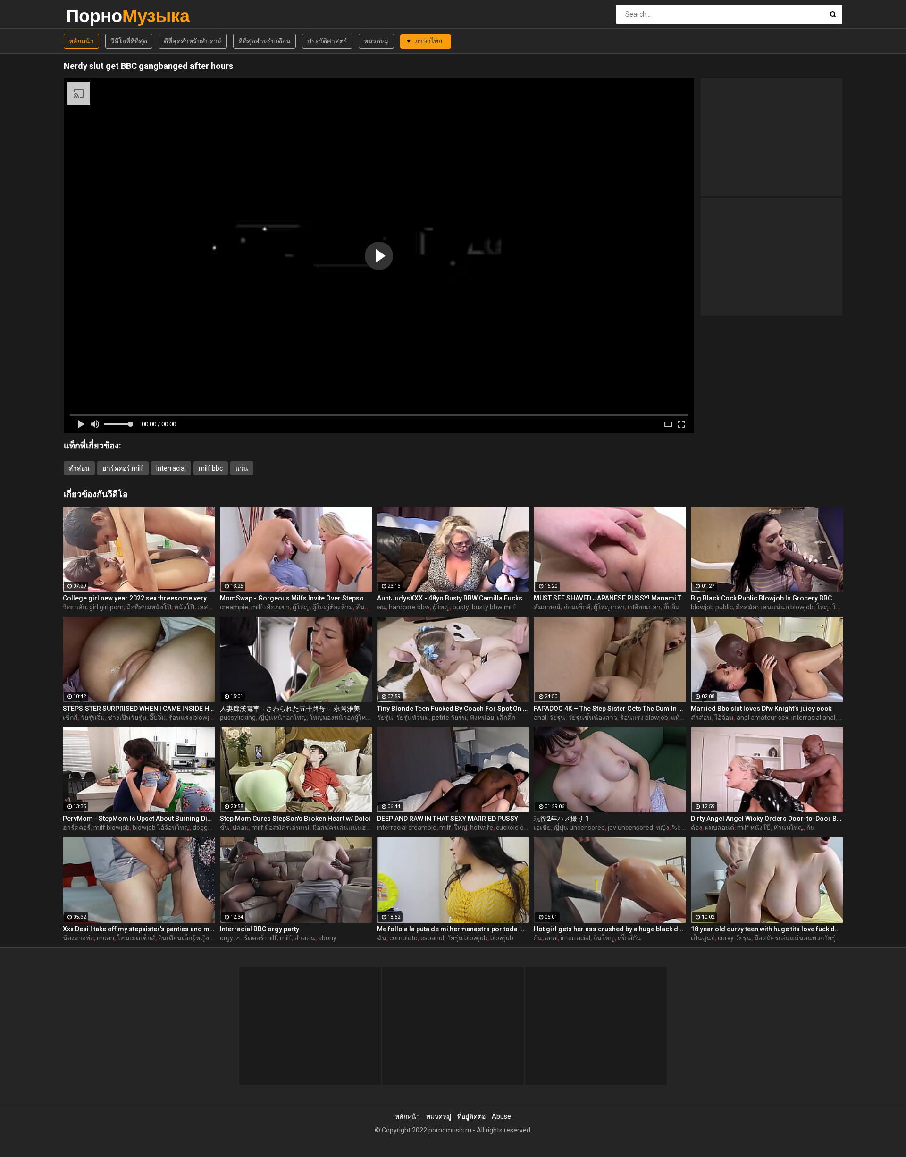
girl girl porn (106, 607)
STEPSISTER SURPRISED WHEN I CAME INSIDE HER (139, 708)
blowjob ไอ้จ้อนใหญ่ (161, 827)
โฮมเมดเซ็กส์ (136, 938)
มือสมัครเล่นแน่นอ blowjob (775, 607)
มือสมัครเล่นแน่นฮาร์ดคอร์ (351, 827)
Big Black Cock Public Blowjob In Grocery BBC (761, 598)
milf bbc (211, 468)
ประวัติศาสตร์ (327, 41)
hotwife (481, 827)
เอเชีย (542, 827)
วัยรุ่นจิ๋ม (93, 717)
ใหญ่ (823, 607)
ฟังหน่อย (482, 717)
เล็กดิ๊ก (506, 717)
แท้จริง (680, 717)
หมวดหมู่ (376, 41)
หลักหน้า (81, 41)
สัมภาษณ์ (547, 607)
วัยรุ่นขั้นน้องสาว (592, 717)
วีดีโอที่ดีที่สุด (128, 41)
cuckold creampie (522, 827)
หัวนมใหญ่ (788, 827)
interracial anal (813, 717)
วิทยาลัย (74, 607)
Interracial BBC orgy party (259, 929)
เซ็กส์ (70, 717)
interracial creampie (406, 827)
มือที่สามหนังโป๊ (148, 607)
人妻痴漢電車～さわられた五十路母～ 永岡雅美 (290, 708)
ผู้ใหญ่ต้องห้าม (332, 607)
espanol (432, 938)
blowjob (501, 938)
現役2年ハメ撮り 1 (561, 818)
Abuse (501, 1116)
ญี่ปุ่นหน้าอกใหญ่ (283, 717)
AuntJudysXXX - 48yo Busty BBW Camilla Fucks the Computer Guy (453, 598)
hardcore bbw (409, 607)
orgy (226, 938)
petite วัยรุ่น (449, 717)
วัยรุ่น (385, 717)
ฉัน (381, 938)
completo (403, 938)
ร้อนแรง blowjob (192, 717)
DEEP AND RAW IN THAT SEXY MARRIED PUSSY (447, 818)
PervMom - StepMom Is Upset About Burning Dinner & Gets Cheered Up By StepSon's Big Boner (139, 818)
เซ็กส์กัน (629, 938)
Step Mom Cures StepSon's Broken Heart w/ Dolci (295, 818)
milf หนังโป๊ (754, 827)
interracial (171, 468)
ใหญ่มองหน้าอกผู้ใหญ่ (340, 717)
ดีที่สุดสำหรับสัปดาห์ (193, 41)
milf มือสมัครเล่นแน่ (281, 827)
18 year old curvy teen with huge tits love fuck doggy (767, 929)
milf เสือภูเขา (270, 607)
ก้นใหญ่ (604, 938)
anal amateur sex (763, 717)
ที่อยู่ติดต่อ (471, 1116)
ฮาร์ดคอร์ (77, 827)
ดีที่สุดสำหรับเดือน (264, 41)
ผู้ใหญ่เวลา (609, 607)
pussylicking (238, 717)
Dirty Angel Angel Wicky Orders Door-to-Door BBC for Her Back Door (767, 818)
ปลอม (240, 827)
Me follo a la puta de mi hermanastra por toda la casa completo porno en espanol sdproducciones (453, 929)
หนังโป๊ (184, 607)
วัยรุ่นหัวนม (412, 717)
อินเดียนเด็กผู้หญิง (183, 938)
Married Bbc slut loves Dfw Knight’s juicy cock (761, 708)
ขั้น (224, 827)
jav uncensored (630, 827)
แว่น (241, 468)
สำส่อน (79, 468)
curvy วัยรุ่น (734, 938)
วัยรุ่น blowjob (467, 938)
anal (540, 717)
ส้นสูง (364, 607)
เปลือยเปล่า (644, 607)
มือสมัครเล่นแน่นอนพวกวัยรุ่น (797, 938)
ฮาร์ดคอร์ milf (122, 468)
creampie (234, 607)
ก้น (810, 827)
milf (445, 827)
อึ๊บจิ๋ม (671, 607)
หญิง (662, 827)
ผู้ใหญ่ (301, 607)
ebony (327, 938)
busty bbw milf (494, 607)
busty (461, 607)
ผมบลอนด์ (719, 827)
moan (105, 938)
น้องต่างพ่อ (78, 938)
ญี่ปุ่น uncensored (579, 827)
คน (381, 607)
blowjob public (712, 607)
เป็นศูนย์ (703, 938)
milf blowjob (111, 827)
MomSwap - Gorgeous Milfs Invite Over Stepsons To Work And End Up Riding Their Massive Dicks (296, 598)
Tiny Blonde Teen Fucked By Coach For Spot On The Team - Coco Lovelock (453, 708)
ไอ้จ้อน (724, 717)
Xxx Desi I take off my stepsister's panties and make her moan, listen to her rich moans (139, 929)
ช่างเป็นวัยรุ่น (127, 717)
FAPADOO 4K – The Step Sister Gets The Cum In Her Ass (610, 708)
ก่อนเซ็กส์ (577, 607)
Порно (91, 16)
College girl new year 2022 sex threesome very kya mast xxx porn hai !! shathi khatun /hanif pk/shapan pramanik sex (139, 598)
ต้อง (696, 827)
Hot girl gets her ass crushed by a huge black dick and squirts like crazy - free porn (610, 929)
